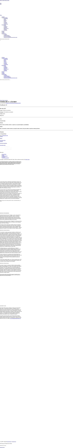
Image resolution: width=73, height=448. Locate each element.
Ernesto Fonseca (9, 441)
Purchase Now (2, 447)
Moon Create (27, 159)
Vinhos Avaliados (5, 100)
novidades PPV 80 (5, 135)
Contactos (3, 156)
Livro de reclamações (5, 157)
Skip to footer (7, 0)
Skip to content (2, 0)
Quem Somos (4, 154)
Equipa (3, 155)
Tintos (1, 100)
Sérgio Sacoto (14, 441)
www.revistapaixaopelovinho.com (15, 318)
